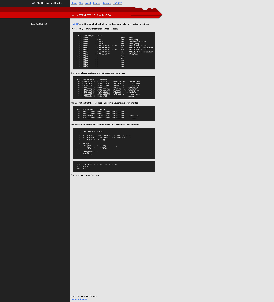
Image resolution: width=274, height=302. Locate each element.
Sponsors (107, 3)
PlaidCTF (117, 3)
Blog (81, 3)
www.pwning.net (79, 299)
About (88, 3)
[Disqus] (114, 205)
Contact (96, 3)
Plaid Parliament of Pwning (49, 3)
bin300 (74, 24)
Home (74, 3)
